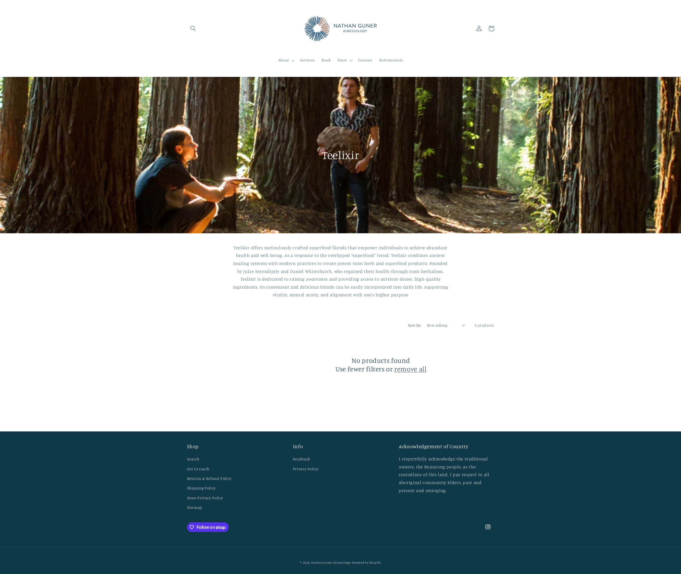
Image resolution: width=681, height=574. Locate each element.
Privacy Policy (306, 469)
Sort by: (414, 325)
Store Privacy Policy (205, 498)
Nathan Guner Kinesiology (331, 562)
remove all (410, 369)
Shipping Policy (201, 488)
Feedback (301, 459)
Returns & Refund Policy (209, 478)
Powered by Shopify (366, 562)
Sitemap (194, 507)
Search (193, 459)
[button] (193, 28)
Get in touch (198, 469)
